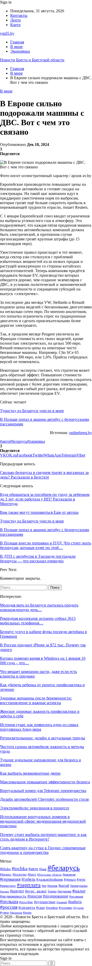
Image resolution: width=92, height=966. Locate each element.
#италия (52, 886)
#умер (4, 912)
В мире (16, 46)
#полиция (76, 896)
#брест (32, 874)
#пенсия (34, 896)
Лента (15, 20)
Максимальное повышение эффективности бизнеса (45, 782)
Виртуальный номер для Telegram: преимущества (43, 790)
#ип (44, 886)
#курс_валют (36, 891)
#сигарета (26, 907)
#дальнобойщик (49, 879)
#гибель (28, 879)
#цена (27, 912)
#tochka (19, 868)
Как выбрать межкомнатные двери (30, 773)
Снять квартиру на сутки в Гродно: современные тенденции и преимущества (43, 850)
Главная (17, 42)
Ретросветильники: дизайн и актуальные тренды (42, 738)
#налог (79, 890)
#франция (16, 912)
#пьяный (61, 902)
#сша (40, 907)
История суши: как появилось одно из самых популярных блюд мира (39, 727)
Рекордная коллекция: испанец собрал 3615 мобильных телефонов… (38, 620)
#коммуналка (78, 886)
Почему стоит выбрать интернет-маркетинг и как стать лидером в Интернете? (43, 836)
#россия (8, 907)
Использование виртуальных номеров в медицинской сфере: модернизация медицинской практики (43, 821)
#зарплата (29, 885)
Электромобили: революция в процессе (34, 808)
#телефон (52, 908)
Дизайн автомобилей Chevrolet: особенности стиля (44, 799)
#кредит (17, 891)
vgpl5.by (7, 33)
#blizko (5, 869)
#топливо (65, 908)
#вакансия (69, 874)
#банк (43, 869)
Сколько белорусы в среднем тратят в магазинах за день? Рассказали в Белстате (44, 474)
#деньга (70, 879)
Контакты (18, 15)
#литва (52, 891)
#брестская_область (49, 874)
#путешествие (44, 902)
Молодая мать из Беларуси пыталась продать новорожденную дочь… (39, 607)
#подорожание (55, 896)
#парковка (36, 441)
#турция (78, 907)
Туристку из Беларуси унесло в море (32, 411)
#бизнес (6, 874)
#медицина (64, 891)
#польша (9, 901)
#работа (75, 902)
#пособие (26, 902)
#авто (5, 441)
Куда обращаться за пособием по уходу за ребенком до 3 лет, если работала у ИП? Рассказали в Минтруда (44, 499)
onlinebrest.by (80, 432)
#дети (81, 879)
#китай (64, 885)
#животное (8, 886)
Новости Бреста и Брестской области (32, 60)
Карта (15, 24)
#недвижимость (13, 896)
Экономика (20, 51)
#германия (10, 879)
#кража (4, 891)
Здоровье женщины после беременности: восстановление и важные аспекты (36, 700)
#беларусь (18, 441)
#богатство (20, 874)
